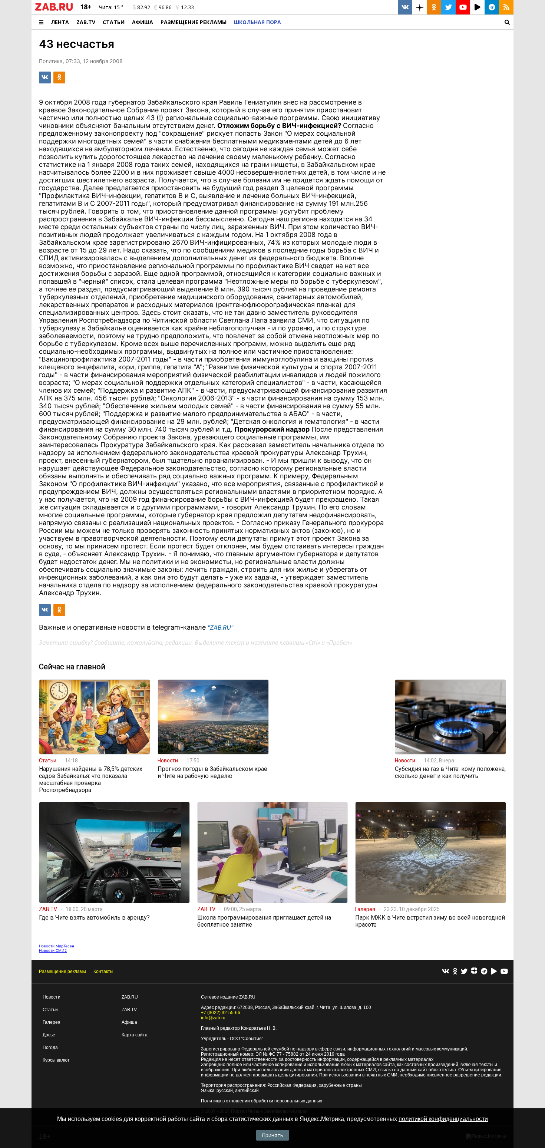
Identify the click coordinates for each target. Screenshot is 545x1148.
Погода (50, 1047)
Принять (272, 1135)
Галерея (51, 1022)
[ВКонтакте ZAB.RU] (405, 7)
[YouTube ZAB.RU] (463, 7)
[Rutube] (494, 971)
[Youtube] (504, 971)
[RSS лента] (506, 7)
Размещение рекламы (62, 971)
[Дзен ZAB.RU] (419, 7)
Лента (60, 22)
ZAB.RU (130, 997)
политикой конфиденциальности (443, 1119)
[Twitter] (464, 971)
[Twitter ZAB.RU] (448, 7)
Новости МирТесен (56, 946)
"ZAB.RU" (220, 627)
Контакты (103, 971)
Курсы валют (56, 1060)
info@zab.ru (213, 1017)
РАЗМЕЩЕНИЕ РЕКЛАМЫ (194, 22)
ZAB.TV (85, 22)
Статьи (114, 22)
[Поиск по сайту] (399, 22)
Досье (49, 1035)
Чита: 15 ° (111, 7)
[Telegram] (484, 971)
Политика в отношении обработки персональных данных (261, 1101)
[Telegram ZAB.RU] (492, 7)
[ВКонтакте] (445, 971)
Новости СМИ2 (53, 950)
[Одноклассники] (455, 971)
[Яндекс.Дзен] (474, 971)
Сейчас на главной (72, 666)
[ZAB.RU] (54, 9)
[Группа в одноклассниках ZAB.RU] (434, 7)
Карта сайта (135, 1035)
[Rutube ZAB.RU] (477, 7)
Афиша (142, 22)
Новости (51, 997)
